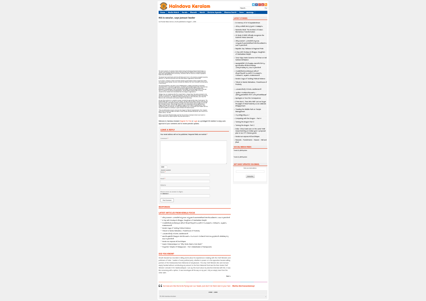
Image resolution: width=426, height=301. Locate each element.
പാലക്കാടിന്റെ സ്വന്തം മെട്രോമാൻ (175, 233)
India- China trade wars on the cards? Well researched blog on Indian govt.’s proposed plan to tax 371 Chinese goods (250, 131)
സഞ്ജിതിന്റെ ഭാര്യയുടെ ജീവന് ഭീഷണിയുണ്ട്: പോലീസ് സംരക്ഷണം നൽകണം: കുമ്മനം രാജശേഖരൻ (248, 73)
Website (163, 185)
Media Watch (173, 12)
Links (216, 292)
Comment (164, 138)
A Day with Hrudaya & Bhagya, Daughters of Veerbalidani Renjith (184, 220)
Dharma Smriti (230, 12)
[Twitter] (253, 5)
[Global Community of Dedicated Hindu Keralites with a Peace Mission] (185, 10)
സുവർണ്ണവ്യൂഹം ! (242, 115)
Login (195, 121)
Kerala (184, 12)
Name (163, 172)
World (202, 12)
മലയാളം (250, 12)
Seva (241, 12)
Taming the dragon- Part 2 (244, 125)
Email (162, 178)
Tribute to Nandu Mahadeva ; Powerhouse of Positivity (181, 231)
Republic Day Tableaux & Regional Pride (249, 48)
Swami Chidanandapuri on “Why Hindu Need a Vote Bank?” (182, 244)
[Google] (259, 5)
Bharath (193, 12)
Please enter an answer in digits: (171, 192)
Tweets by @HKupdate (240, 150)
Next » (228, 276)
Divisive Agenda (214, 12)
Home (162, 12)
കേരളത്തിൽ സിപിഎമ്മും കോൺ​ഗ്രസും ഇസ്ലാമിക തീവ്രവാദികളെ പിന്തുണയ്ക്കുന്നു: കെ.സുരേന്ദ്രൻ (250, 65)
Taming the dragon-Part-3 (244, 122)
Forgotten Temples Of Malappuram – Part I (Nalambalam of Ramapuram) (187, 247)
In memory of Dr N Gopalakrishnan (247, 23)
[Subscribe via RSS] (265, 5)
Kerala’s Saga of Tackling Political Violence (176, 228)
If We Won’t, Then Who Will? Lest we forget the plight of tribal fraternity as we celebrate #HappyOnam (250, 104)
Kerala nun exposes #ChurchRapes (174, 241)
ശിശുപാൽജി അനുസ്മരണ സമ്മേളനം (249, 26)
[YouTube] (262, 5)
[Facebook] (256, 5)
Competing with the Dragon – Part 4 (248, 118)
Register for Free (185, 121)
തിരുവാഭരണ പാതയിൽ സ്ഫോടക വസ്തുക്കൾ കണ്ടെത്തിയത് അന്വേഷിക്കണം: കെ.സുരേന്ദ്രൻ (196, 217)
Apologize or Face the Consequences (248, 98)
